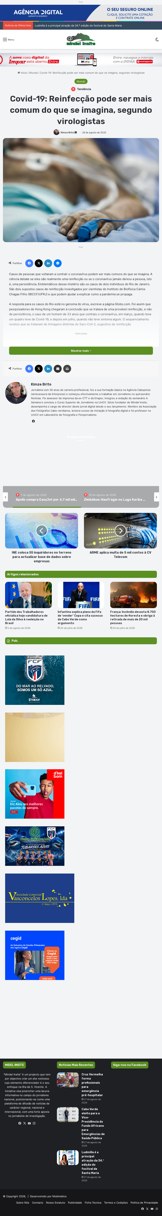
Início (23, 72)
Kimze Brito (67, 132)
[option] (47, 497)
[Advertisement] (81, 1025)
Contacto (37, 1202)
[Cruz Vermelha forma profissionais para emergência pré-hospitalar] (68, 1079)
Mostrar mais (80, 350)
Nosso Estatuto (55, 1202)
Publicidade (75, 1202)
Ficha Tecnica (93, 1202)
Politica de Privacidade (144, 1202)
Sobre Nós (22, 1202)
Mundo (33, 72)
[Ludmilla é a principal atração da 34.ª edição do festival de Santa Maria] (68, 1157)
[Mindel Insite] (81, 39)
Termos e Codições (116, 1202)
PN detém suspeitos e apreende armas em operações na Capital (70, 25)
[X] (24, 1123)
